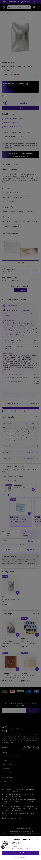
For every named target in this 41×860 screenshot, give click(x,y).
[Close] (37, 839)
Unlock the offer (20, 853)
